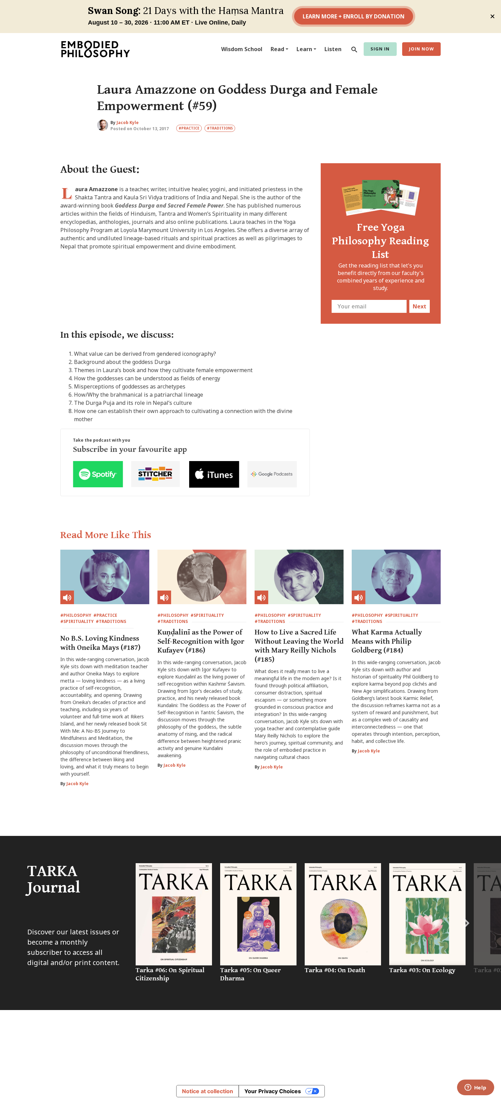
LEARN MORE (362, 1066)
